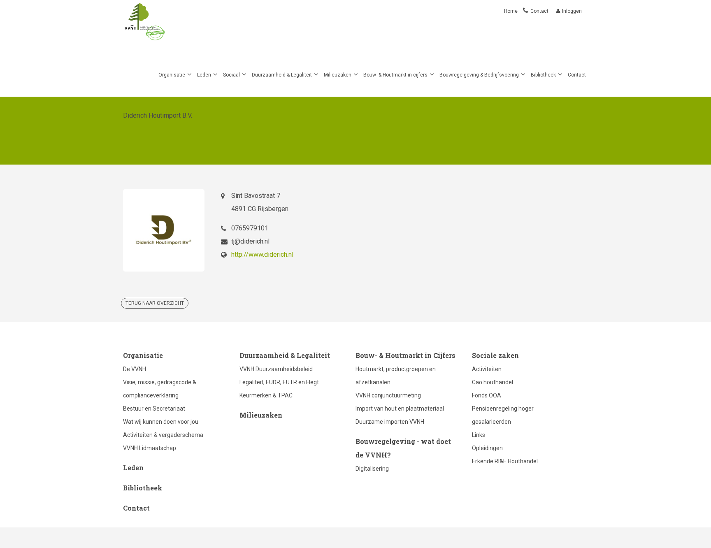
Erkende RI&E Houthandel (505, 461)
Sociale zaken (495, 355)
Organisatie (171, 75)
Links (478, 435)
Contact (539, 11)
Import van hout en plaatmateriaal (400, 408)
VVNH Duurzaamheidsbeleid (276, 369)
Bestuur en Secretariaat (154, 408)
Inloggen (572, 11)
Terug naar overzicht (154, 303)
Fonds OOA (486, 395)
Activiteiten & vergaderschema (163, 435)
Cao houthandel (492, 382)
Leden (204, 75)
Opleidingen (487, 448)
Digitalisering (372, 468)
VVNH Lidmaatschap (149, 448)
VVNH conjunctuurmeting (388, 395)
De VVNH (134, 369)
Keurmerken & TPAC (266, 395)
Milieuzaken (337, 75)
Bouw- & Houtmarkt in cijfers (395, 75)
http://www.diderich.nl (262, 254)
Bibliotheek (543, 75)
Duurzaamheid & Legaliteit (282, 75)
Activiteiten (487, 369)
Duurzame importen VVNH (390, 421)
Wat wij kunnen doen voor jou (160, 421)
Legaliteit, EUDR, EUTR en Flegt (279, 382)
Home (511, 11)
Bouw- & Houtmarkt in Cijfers (405, 355)
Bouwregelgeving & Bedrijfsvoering (479, 75)
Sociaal (231, 75)
